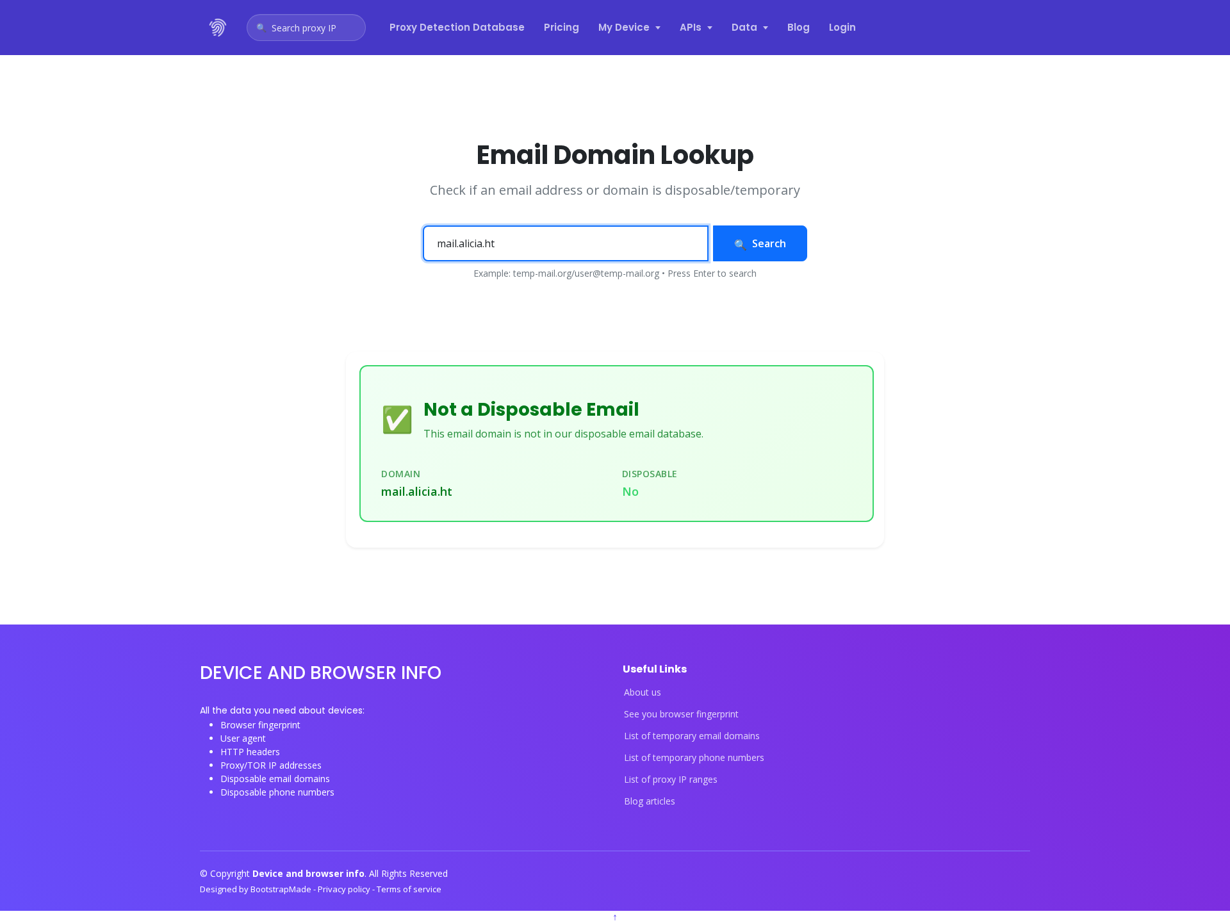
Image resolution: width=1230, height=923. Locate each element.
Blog (798, 27)
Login (842, 27)
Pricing (561, 27)
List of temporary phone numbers (694, 757)
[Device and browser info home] (218, 27)
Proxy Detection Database (457, 27)
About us (642, 692)
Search (769, 243)
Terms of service (409, 889)
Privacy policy (345, 889)
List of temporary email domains (692, 735)
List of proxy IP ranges (671, 779)
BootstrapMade (281, 889)
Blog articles (649, 801)
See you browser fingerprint (681, 714)
